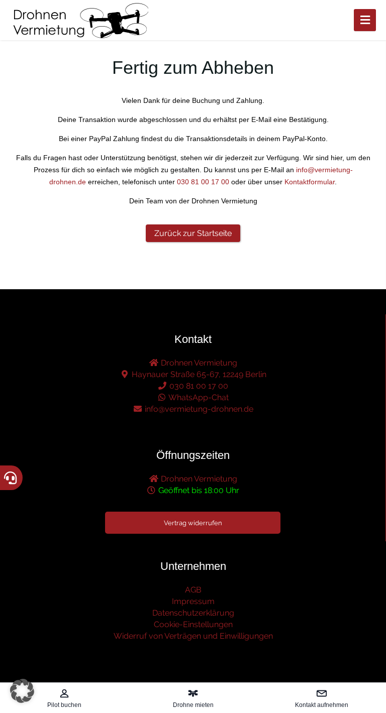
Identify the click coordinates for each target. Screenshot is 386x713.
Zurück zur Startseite (193, 233)
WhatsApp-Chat (198, 397)
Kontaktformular (309, 182)
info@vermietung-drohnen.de (198, 409)
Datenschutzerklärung (193, 613)
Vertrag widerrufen (193, 523)
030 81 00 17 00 (203, 182)
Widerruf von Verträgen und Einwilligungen (193, 636)
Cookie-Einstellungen (193, 624)
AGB (193, 590)
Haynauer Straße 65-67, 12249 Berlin (198, 374)
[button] (22, 691)
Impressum (193, 601)
